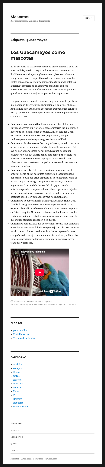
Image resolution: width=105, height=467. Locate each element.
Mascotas (20, 16)
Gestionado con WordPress (45, 459)
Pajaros (47, 301)
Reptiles (17, 399)
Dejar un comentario (67, 304)
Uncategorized (21, 406)
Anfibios (17, 364)
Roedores (18, 402)
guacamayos (33, 304)
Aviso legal (26, 459)
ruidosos (51, 304)
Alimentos (16, 423)
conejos (17, 368)
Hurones (18, 379)
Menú (88, 18)
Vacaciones (17, 437)
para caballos (20, 330)
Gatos (16, 376)
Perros (16, 395)
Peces (16, 391)
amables (14, 304)
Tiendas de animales (24, 338)
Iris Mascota (19, 301)
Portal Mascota (21, 334)
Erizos (16, 372)
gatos (14, 443)
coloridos (23, 304)
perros (14, 450)
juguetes (15, 430)
